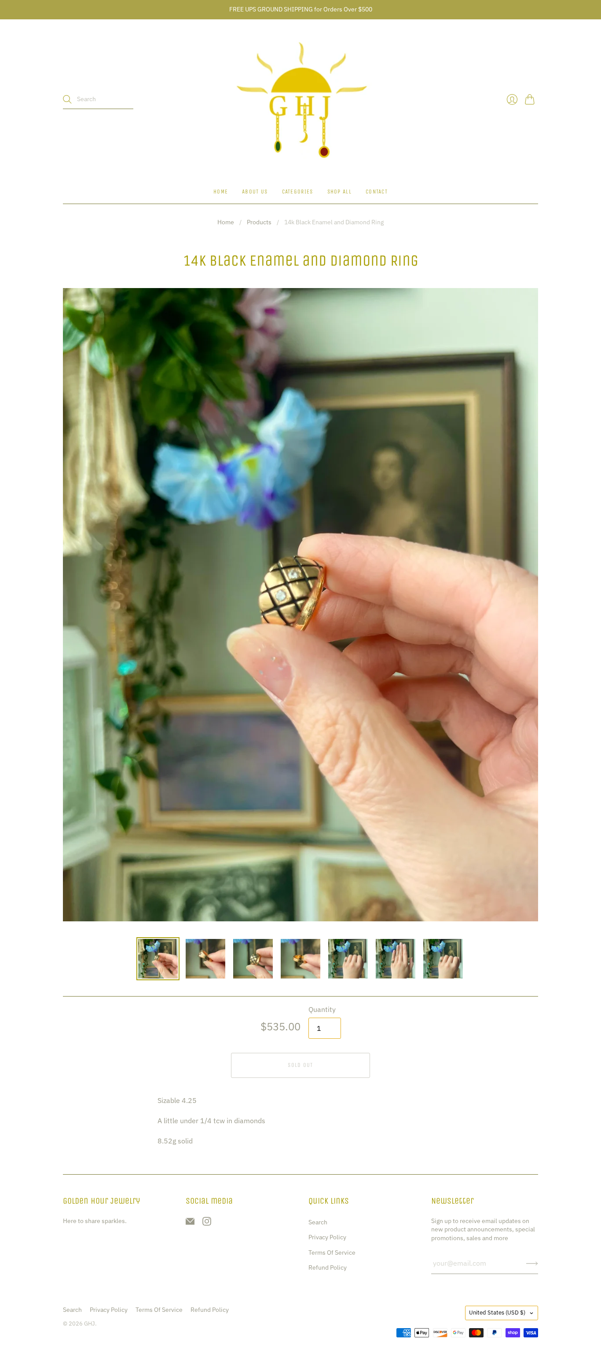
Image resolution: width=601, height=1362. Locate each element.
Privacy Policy (327, 1237)
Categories (297, 191)
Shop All (339, 191)
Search (317, 1222)
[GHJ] (300, 99)
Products (259, 222)
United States (497, 1312)
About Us (255, 191)
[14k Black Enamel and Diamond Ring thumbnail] (158, 959)
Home (220, 191)
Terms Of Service (331, 1252)
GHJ (89, 1323)
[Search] (67, 99)
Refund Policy (327, 1267)
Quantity (322, 1009)
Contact (377, 191)
